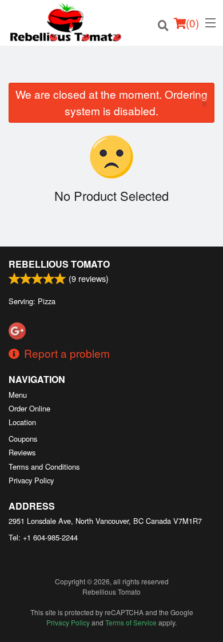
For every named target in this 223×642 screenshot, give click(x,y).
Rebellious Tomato (59, 263)
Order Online (29, 408)
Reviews (22, 452)
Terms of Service (131, 622)
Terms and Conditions (44, 466)
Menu (18, 394)
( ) (192, 22)
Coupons (23, 438)
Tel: (43, 537)
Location (22, 422)
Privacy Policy (31, 480)
